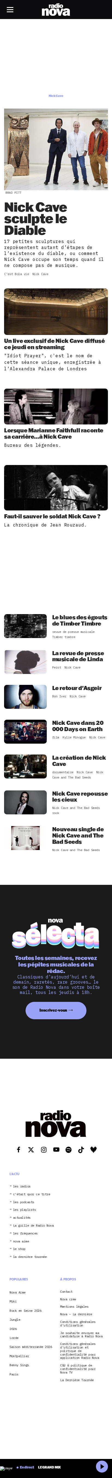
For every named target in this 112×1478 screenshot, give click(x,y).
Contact (66, 1292)
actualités (22, 1218)
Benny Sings (19, 1365)
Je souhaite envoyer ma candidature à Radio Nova (81, 1334)
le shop (19, 1249)
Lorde (14, 1338)
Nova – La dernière (76, 1314)
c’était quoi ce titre (31, 1194)
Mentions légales (74, 1306)
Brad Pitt (13, 193)
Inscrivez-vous (53, 1010)
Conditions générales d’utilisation (77, 1323)
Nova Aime (18, 1292)
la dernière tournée (30, 1257)
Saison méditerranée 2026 (31, 1347)
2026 (13, 1329)
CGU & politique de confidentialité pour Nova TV (77, 1369)
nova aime (21, 1241)
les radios (22, 1186)
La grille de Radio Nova (33, 1225)
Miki (13, 1301)
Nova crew (68, 1299)
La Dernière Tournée (77, 1380)
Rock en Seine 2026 (25, 1310)
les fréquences (25, 1233)
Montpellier (19, 1356)
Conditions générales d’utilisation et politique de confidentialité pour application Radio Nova (79, 1351)
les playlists (24, 1210)
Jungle (15, 1319)
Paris (14, 1374)
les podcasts (23, 1202)
